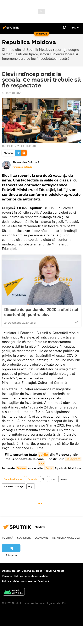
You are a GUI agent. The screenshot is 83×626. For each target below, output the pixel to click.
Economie (41, 537)
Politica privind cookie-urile (19, 581)
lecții (30, 486)
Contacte (58, 570)
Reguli (48, 570)
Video (21, 468)
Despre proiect (11, 570)
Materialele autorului (22, 167)
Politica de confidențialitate (31, 576)
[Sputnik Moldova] (11, 29)
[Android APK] (14, 592)
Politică (7, 537)
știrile (43, 454)
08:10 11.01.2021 (11, 93)
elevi (53, 478)
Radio (49, 468)
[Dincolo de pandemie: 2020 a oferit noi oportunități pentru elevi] (41, 280)
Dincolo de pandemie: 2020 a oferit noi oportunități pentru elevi (41, 312)
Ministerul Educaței (14, 486)
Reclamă (7, 576)
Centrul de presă (32, 570)
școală (63, 478)
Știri (44, 478)
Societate (32, 478)
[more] (76, 322)
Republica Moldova (13, 478)
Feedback (43, 581)
